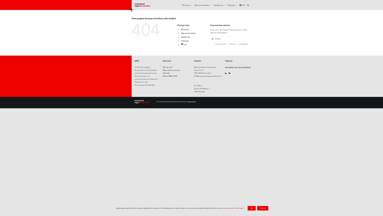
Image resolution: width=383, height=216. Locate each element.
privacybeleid (229, 208)
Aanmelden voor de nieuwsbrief (238, 67)
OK (252, 208)
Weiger (262, 208)
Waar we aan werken (188, 33)
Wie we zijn (185, 29)
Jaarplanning (185, 37)
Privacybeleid (191, 102)
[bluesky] (229, 73)
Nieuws (232, 44)
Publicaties (185, 41)
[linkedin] (226, 73)
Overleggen (243, 44)
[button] (248, 5)
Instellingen (239, 208)
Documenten (221, 44)
